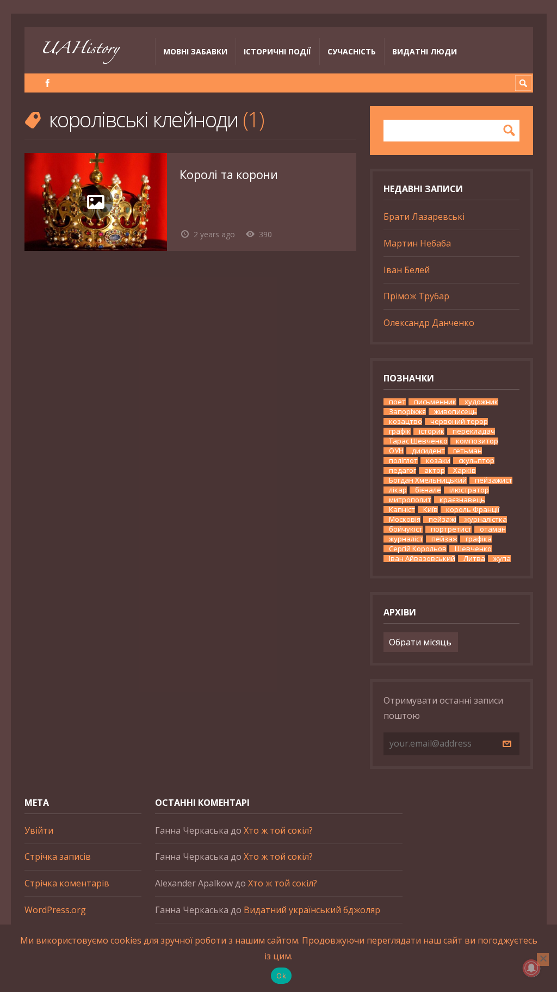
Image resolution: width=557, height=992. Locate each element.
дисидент (428, 450)
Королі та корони (229, 174)
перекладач (474, 431)
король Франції (472, 509)
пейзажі (442, 519)
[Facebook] (47, 83)
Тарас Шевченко (418, 441)
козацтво (405, 421)
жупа (502, 558)
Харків (464, 470)
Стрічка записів (57, 856)
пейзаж (444, 539)
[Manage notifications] (531, 968)
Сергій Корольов (418, 548)
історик (431, 431)
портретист (451, 529)
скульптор (476, 460)
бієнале (428, 490)
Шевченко (473, 548)
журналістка (486, 519)
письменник (435, 401)
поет (397, 401)
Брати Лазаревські (424, 217)
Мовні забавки (195, 51)
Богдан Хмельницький (428, 480)
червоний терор (459, 421)
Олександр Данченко (428, 323)
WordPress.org (55, 910)
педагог (402, 470)
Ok (281, 975)
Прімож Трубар (416, 296)
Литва (474, 558)
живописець (455, 411)
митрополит (410, 499)
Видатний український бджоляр (312, 910)
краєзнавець (462, 499)
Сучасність (351, 51)
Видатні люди (424, 51)
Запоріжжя (407, 411)
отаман (493, 529)
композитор (477, 441)
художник (481, 401)
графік (400, 431)
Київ (430, 509)
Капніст (402, 509)
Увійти (38, 830)
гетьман (467, 450)
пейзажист (493, 480)
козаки (438, 460)
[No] (543, 959)
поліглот (403, 460)
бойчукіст (406, 529)
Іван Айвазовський (422, 558)
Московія (404, 519)
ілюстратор (469, 490)
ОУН (396, 450)
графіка (479, 539)
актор (434, 470)
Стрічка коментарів (66, 883)
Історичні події (277, 51)
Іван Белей (406, 270)
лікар (398, 490)
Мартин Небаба (417, 243)
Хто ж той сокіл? (278, 830)
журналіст (406, 539)
